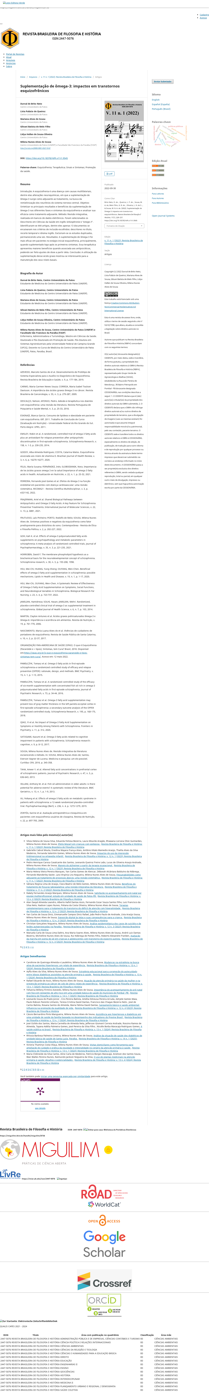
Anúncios (11, 63)
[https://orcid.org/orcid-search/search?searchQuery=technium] (104, 1315)
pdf (110, 173)
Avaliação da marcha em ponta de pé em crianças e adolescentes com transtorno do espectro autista (83, 937)
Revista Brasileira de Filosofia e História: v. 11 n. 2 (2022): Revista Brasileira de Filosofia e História (81, 888)
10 (38, 1069)
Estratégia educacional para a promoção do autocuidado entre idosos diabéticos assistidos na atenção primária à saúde (81, 973)
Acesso (203, 17)
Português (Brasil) (161, 108)
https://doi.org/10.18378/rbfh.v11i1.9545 (47, 158)
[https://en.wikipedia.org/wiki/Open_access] (104, 1227)
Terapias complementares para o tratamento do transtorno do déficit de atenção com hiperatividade (77, 907)
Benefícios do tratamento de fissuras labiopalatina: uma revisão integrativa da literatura (81, 885)
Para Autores (158, 198)
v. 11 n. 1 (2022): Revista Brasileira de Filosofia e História (66, 77)
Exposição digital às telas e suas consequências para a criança (90, 917)
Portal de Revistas (15, 54)
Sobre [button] (9, 66)
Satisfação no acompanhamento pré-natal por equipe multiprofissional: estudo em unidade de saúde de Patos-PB (84, 895)
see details (40, 1108)
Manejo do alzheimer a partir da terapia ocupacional (85, 865)
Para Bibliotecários (160, 202)
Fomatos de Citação (116, 225)
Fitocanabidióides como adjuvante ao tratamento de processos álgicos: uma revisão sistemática (83, 876)
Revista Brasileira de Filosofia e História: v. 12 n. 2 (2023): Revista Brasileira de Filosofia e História (83, 910)
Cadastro (204, 14)
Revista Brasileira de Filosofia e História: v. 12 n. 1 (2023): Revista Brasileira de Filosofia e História (80, 867)
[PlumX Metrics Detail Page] (40, 1091)
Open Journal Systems (163, 215)
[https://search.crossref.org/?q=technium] (104, 1289)
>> (32, 947)
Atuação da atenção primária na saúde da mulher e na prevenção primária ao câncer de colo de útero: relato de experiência (83, 982)
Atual (8, 57)
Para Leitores (158, 193)
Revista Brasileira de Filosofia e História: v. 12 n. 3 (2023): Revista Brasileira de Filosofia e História (84, 919)
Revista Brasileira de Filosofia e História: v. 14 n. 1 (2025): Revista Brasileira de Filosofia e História (82, 994)
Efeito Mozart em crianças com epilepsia (79, 844)
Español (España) (161, 104)
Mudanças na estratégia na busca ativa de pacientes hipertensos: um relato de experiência (82, 964)
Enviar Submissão (162, 81)
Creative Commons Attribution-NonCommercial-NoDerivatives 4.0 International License (122, 307)
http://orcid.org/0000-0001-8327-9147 (35, 148)
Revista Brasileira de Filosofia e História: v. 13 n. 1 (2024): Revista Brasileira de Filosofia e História (84, 1019)
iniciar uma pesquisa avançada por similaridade (65, 1076)
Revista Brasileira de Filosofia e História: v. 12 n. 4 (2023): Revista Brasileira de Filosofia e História (84, 940)
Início (22, 77)
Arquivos (10, 60)
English (156, 99)
